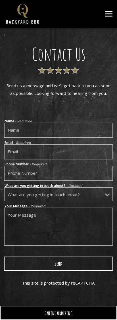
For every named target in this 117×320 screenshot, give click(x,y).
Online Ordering (76, 313)
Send (58, 264)
